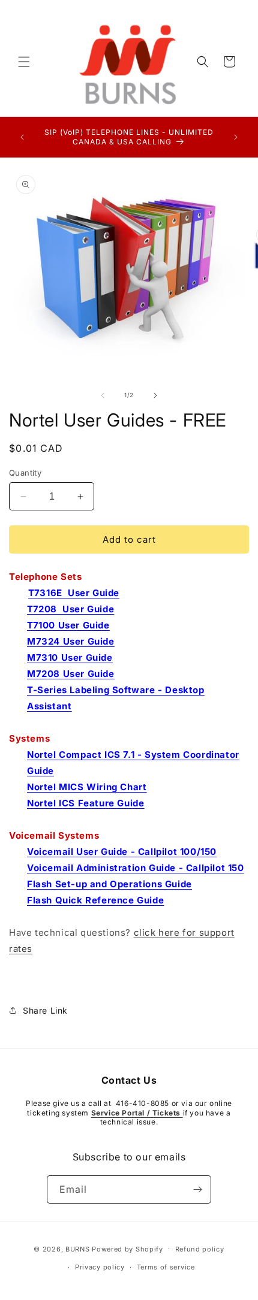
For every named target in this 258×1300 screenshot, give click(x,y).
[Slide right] (155, 395)
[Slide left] (102, 395)
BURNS (77, 1248)
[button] (24, 62)
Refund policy (199, 1249)
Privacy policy (100, 1267)
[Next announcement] (236, 137)
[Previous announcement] (22, 137)
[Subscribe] (197, 1189)
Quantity (25, 472)
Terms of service (166, 1267)
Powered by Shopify (127, 1248)
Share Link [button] (45, 1010)
